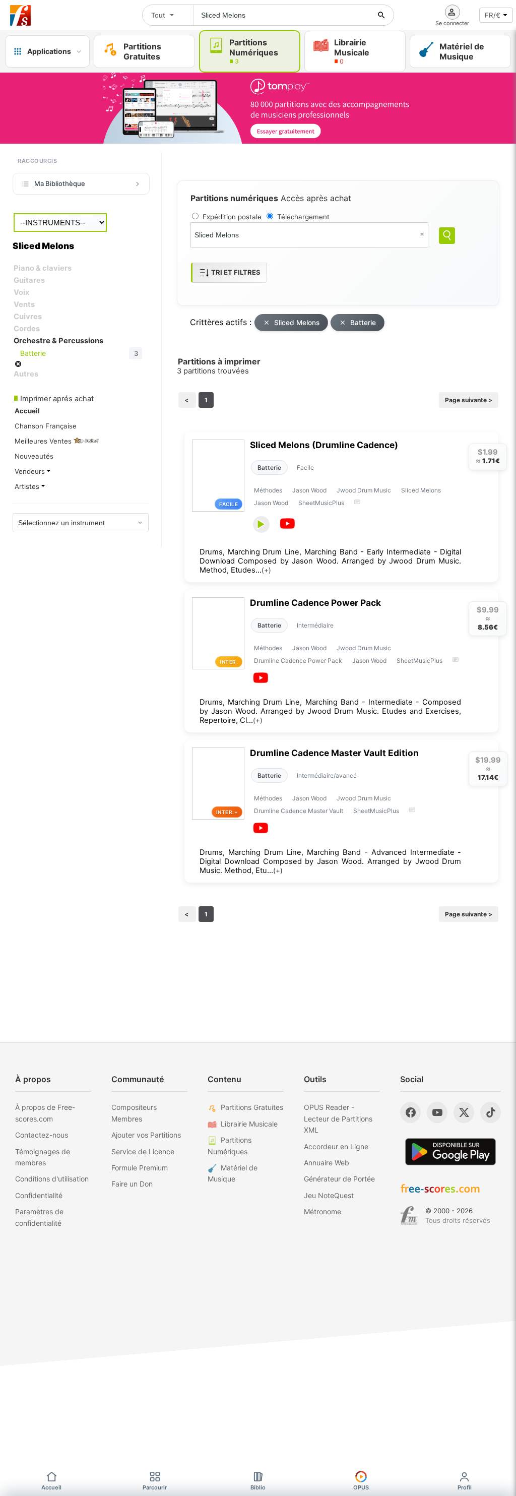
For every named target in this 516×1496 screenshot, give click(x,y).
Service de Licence (142, 1151)
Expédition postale (232, 217)
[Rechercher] (381, 15)
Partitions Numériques (229, 1145)
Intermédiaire (315, 625)
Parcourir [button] (155, 1487)
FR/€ (492, 15)
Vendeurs (31, 471)
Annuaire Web (326, 1162)
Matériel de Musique (232, 1173)
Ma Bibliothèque (59, 183)
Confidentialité (38, 1195)
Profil (465, 1487)
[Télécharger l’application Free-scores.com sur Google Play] (450, 1151)
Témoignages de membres (42, 1157)
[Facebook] (410, 1112)
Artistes (28, 486)
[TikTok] (490, 1112)
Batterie (363, 323)
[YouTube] (437, 1112)
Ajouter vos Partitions (146, 1135)
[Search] (447, 235)
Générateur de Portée (339, 1178)
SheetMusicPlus (321, 503)
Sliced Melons (296, 323)
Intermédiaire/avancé (327, 775)
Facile (305, 467)
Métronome (322, 1211)
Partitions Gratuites (252, 1107)
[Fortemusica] (409, 1215)
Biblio (258, 1487)
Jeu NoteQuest (329, 1195)
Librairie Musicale (249, 1123)
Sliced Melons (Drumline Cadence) (324, 445)
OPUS (361, 1487)
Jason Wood (309, 490)
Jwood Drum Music (364, 490)
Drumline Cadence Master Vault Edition (334, 752)
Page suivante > (468, 400)
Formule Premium (139, 1167)
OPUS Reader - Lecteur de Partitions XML (338, 1118)
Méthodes (268, 490)
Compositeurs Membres (134, 1113)
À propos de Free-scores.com (45, 1113)
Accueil (51, 1487)
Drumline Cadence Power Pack (315, 602)
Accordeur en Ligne (336, 1146)
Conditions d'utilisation (52, 1178)
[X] (464, 1112)
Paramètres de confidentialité (39, 1217)
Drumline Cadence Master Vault (298, 811)
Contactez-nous (41, 1135)
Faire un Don (132, 1183)
